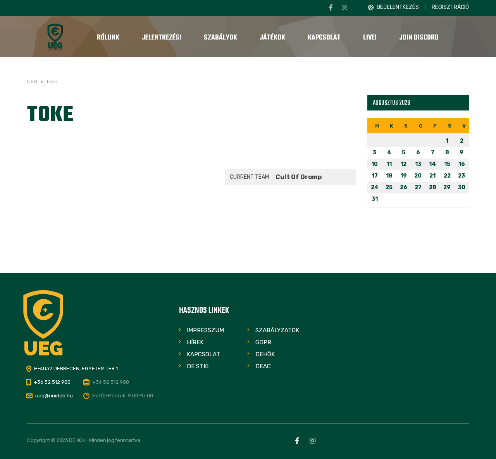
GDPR (263, 342)
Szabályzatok (277, 330)
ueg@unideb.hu (54, 396)
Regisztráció (450, 7)
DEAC (263, 366)
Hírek (195, 342)
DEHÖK (265, 354)
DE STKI (197, 366)
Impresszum (205, 330)
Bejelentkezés (398, 7)
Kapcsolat (203, 354)
